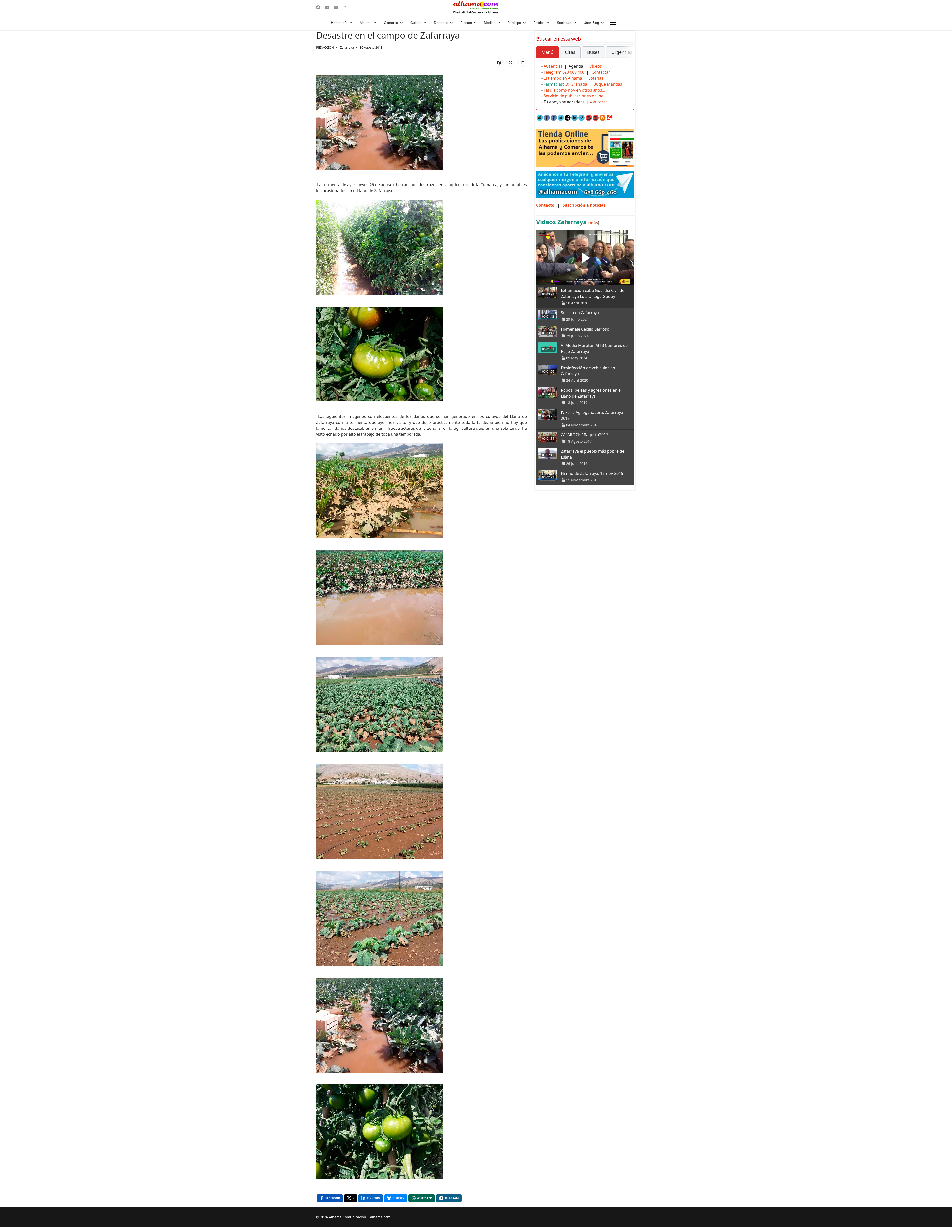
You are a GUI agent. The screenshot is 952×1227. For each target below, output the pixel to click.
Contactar (601, 72)
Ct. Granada (576, 84)
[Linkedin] (336, 7)
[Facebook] (318, 7)
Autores (600, 102)
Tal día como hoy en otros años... (574, 90)
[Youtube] (327, 7)
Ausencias (553, 66)
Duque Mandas (607, 84)
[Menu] (613, 22)
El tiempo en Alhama (563, 78)
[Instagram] (344, 7)
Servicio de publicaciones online (573, 96)
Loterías (595, 78)
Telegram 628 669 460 (564, 72)
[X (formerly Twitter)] (510, 62)
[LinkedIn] (522, 62)
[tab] (547, 52)
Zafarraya (347, 47)
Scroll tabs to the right (628, 55)
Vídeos (595, 66)
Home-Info (339, 23)
